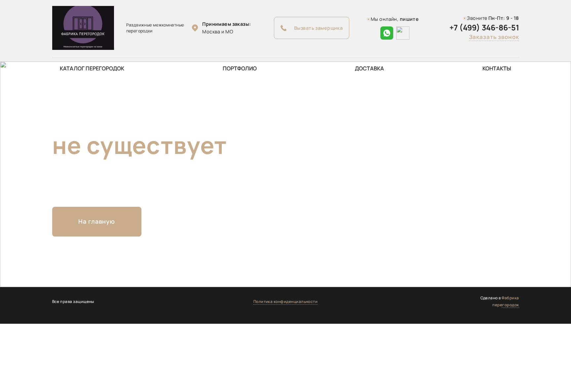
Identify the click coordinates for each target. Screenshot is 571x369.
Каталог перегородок (92, 68)
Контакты (496, 68)
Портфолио (240, 68)
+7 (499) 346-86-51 (484, 27)
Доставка (369, 68)
